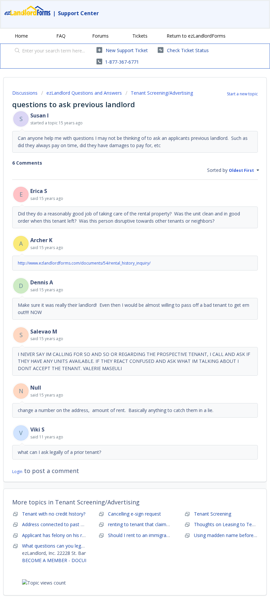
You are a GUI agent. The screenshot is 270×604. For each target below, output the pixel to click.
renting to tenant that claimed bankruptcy (152, 524)
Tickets (140, 36)
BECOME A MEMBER (44, 560)
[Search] (16, 51)
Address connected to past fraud (57, 524)
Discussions (25, 93)
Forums (100, 36)
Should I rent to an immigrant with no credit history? (163, 535)
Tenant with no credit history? (53, 514)
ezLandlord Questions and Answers (84, 93)
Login (17, 471)
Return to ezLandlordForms (196, 36)
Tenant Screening (212, 514)
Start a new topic (242, 94)
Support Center (78, 13)
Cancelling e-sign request (134, 514)
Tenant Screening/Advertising (162, 93)
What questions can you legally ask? (60, 546)
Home (21, 36)
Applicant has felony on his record (58, 535)
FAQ (61, 36)
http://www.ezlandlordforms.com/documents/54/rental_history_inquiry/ (84, 263)
